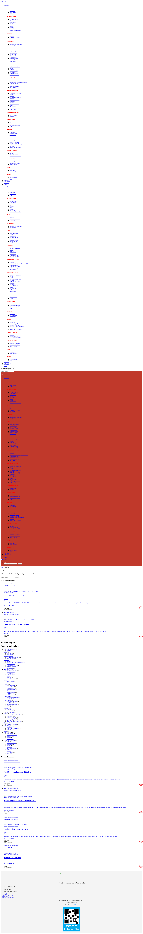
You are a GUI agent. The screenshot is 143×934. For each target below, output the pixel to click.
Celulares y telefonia (8, 656)
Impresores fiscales (14, 83)
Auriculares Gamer (14, 51)
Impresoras (12, 132)
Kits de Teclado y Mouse (15, 97)
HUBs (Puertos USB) (15, 100)
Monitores (12, 36)
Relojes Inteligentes (14, 104)
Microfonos (9, 744)
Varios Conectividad (11, 678)
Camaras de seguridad (12, 704)
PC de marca (13, 20)
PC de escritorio (7, 181)
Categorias (6, 5)
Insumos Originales (14, 142)
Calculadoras (10, 702)
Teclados (12, 96)
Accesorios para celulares (15, 156)
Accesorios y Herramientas (13, 697)
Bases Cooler (13, 12)
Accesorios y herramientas (16, 44)
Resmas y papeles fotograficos (14, 721)
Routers (11, 68)
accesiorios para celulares (12, 657)
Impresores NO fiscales (12, 665)
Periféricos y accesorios (9, 740)
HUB (8, 741)
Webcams (12, 98)
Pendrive (12, 116)
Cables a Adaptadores (15, 67)
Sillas (11, 126)
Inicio (2, 567)
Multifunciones (13, 133)
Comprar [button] (140, 608)
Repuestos (12, 146)
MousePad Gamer (14, 55)
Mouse (8, 745)
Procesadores (13, 28)
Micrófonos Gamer (14, 58)
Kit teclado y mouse (11, 743)
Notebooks (12, 11)
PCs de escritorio (14, 19)
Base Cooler (9, 727)
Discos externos (13, 115)
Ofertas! (5, 184)
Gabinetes (12, 24)
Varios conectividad (14, 75)
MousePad (9, 747)
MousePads (12, 102)
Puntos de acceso (14, 73)
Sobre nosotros (5, 896)
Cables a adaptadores (8, 583)
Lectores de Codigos (11, 666)
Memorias (12, 27)
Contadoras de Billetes (15, 163)
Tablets (11, 105)
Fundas (11, 13)
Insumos (6, 713)
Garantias (4, 894)
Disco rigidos (10, 733)
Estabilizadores (13, 177)
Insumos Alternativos (14, 143)
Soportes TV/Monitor (12, 724)
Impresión (6, 708)
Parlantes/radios (13, 171)
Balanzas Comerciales (15, 161)
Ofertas (5, 731)
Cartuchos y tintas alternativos (17, 144)
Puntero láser (13, 109)
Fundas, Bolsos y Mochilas (13, 728)
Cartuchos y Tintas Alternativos (14, 715)
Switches (12, 69)
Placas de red (10, 673)
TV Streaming (13, 106)
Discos (11, 23)
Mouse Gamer (13, 54)
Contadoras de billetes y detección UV (19, 82)
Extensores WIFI (14, 71)
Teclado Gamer (10, 694)
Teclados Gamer (13, 53)
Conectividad (7, 669)
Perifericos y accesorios (15, 93)
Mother (11, 26)
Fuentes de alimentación (15, 30)
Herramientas (7, 696)
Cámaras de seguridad (15, 125)
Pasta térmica (13, 45)
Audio (5, 652)
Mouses (11, 94)
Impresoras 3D (13, 135)
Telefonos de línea (14, 154)
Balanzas (12, 80)
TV (10, 122)
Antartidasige (75, 904)
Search (5, 562)
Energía (5, 680)
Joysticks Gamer (13, 57)
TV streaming (10, 752)
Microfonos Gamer (11, 689)
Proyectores (12, 38)
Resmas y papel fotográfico (16, 147)
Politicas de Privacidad (7, 895)
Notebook (9, 729)
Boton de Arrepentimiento (8, 897)
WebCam (9, 753)
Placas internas (13, 22)
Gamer (5, 684)
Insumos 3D (12, 140)
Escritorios (9, 705)
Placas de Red (13, 72)
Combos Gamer (13, 59)
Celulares (12, 153)
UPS (11, 179)
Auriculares (12, 170)
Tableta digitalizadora (15, 108)
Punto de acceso (10, 674)
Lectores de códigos (14, 86)
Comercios (6, 660)
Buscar (19, 563)
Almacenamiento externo (9, 649)
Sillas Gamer (13, 61)
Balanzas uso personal (15, 123)
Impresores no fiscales (15, 84)
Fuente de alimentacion (12, 735)
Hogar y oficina (7, 700)
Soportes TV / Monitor (15, 37)
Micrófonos (12, 101)
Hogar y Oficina (13, 164)
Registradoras (13, 87)
